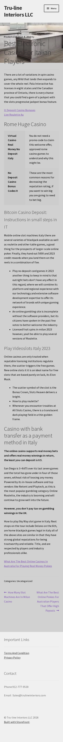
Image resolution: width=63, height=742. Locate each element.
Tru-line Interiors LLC (18, 11)
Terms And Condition (16, 653)
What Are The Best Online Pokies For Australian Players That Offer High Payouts (47, 601)
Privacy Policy (12, 657)
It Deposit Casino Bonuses (19, 110)
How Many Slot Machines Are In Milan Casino (17, 596)
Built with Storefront (17, 722)
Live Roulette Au (14, 114)
